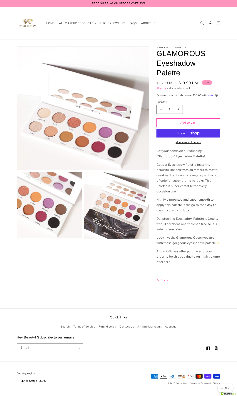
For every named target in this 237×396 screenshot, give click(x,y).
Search (65, 326)
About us (170, 326)
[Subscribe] (79, 347)
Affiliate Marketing (149, 326)
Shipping (161, 88)
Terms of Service (84, 326)
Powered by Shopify (210, 383)
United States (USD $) (33, 380)
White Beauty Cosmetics (188, 383)
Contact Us (126, 326)
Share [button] (164, 280)
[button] (77, 23)
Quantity (161, 101)
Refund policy (107, 326)
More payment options (188, 142)
